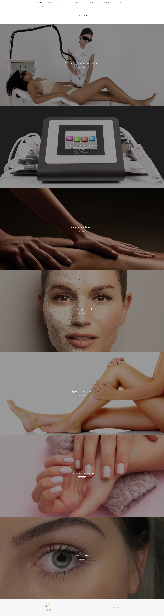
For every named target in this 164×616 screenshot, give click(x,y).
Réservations (92, 2)
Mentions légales (116, 607)
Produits (78, 2)
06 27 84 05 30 (94, 607)
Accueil (50, 2)
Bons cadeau (106, 2)
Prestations (64, 2)
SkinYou (39, 2)
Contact (120, 2)
